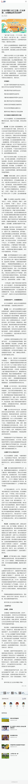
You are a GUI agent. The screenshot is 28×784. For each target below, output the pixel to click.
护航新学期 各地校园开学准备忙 (17, 744)
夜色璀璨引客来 (14, 735)
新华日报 (5, 15)
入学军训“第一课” (14, 753)
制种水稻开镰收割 (14, 718)
